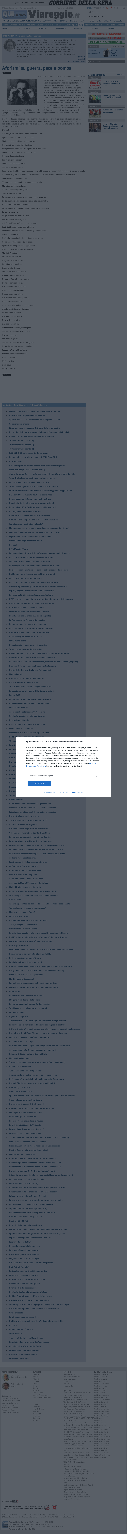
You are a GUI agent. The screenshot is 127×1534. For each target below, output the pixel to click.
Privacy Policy (77, 792)
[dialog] (63, 767)
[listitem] (63, 775)
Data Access (63, 792)
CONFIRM (39, 783)
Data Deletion (49, 792)
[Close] (106, 741)
